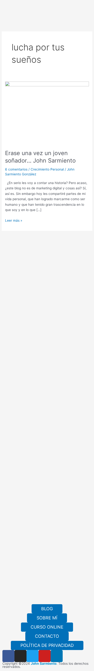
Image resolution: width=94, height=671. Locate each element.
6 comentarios (16, 169)
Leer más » (13, 220)
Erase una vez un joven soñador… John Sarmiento (40, 157)
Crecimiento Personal (47, 169)
